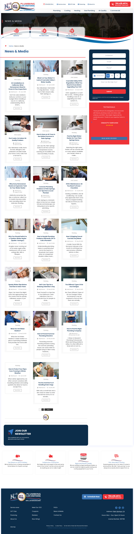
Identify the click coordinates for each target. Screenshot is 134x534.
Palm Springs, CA (119, 511)
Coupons (35, 511)
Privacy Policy (115, 97)
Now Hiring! (36, 519)
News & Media (58, 511)
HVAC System (17, 79)
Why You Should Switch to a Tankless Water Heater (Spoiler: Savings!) (17, 238)
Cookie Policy (58, 525)
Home (11, 46)
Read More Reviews (109, 138)
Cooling (67, 11)
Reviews (35, 515)
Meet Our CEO (37, 507)
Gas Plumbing (89, 11)
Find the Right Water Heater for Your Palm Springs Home (74, 138)
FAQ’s (55, 507)
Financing (82, 4)
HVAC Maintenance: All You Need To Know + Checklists (74, 186)
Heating (77, 11)
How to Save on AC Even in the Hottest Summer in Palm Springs (46, 136)
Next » (48, 409)
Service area (14, 507)
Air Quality (102, 11)
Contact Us (57, 515)
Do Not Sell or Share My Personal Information (76, 525)
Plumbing (56, 11)
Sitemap (13, 527)
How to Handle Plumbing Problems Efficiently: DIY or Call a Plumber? (46, 238)
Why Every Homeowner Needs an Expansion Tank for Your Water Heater (18, 186)
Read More (17, 108)
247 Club (72, 4)
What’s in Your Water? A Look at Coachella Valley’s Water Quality (46, 80)
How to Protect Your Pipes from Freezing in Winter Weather (18, 371)
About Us (92, 4)
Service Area (62, 4)
